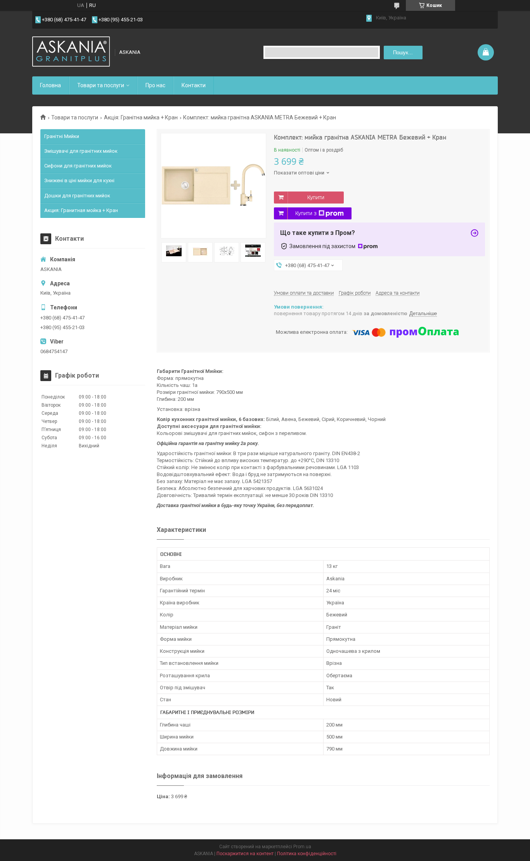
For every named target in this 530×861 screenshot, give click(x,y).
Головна (50, 85)
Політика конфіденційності (306, 853)
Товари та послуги (100, 85)
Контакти (194, 85)
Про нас (155, 85)
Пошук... (403, 52)
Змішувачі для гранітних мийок (81, 151)
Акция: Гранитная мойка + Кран (81, 210)
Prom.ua (302, 846)
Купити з (306, 213)
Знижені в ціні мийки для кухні (79, 180)
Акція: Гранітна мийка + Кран (141, 117)
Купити (315, 197)
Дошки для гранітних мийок (77, 195)
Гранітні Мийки (61, 136)
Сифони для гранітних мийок (78, 166)
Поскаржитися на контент (245, 853)
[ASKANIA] (71, 52)
